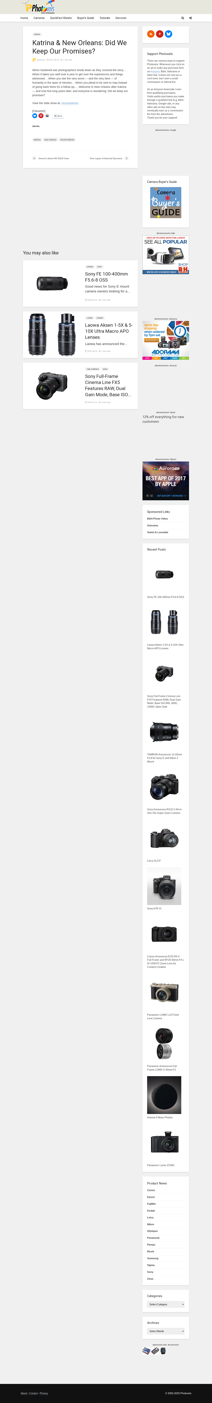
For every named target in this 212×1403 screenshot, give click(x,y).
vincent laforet (67, 139)
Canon (151, 1190)
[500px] (168, 34)
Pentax (151, 1244)
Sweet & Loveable (157, 532)
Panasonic (153, 1238)
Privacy (44, 1393)
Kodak (151, 1210)
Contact (33, 1393)
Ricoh (150, 1251)
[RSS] (151, 34)
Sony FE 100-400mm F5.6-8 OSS (106, 277)
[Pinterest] (159, 34)
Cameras (39, 18)
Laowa (89, 318)
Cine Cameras (93, 369)
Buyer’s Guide (85, 18)
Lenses (90, 267)
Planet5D (39, 111)
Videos (37, 34)
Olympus (152, 1231)
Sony (99, 267)
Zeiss (150, 1278)
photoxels (41, 60)
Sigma (151, 1265)
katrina (37, 139)
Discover (121, 18)
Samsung (152, 1258)
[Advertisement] (134, 7)
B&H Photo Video (157, 518)
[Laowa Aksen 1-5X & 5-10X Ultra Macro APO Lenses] (51, 334)
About (24, 1393)
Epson (151, 1197)
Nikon (150, 1224)
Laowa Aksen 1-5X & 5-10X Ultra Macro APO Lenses (109, 331)
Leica (150, 1217)
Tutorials (104, 18)
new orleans (50, 139)
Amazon (155, 71)
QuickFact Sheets (61, 18)
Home (24, 18)
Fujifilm (151, 1204)
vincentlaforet (69, 103)
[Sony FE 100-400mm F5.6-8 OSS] (51, 283)
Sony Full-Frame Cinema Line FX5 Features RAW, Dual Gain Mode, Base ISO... (108, 385)
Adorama (152, 525)
